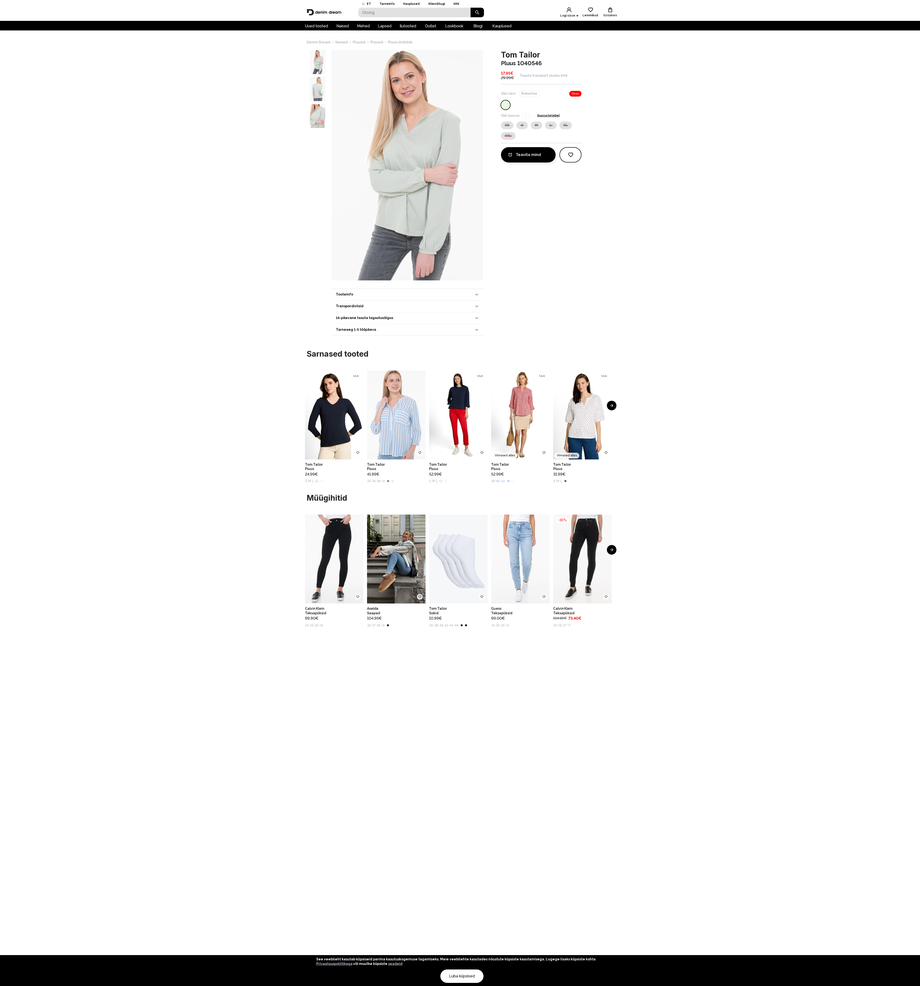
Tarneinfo (387, 4)
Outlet (430, 26)
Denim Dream (318, 42)
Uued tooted (316, 26)
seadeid (395, 964)
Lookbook (454, 26)
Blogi (478, 26)
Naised (342, 26)
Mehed (363, 26)
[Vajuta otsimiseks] (477, 12)
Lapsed (384, 26)
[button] (407, 294)
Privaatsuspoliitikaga (334, 964)
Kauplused (411, 4)
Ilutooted (408, 26)
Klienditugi (436, 4)
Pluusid (359, 42)
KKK (456, 4)
